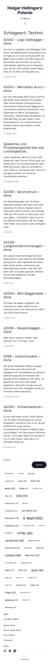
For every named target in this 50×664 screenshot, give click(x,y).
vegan (34, 585)
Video (10, 592)
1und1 (21, 473)
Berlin (10, 488)
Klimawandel (12, 548)
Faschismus (29, 525)
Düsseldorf (12, 518)
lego (40, 548)
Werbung (10, 607)
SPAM (22, 570)
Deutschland (11, 511)
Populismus (26, 563)
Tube (8, 585)
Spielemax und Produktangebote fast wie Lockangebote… (23, 147)
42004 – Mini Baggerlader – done (24, 295)
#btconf (9, 473)
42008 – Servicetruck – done (21, 193)
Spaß (37, 570)
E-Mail (33, 518)
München (32, 555)
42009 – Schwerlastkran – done (23, 408)
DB (25, 503)
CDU (8, 496)
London (13, 555)
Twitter (21, 585)
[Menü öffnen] (25, 23)
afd (31, 474)
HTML (25, 533)
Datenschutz (11, 503)
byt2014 (37, 488)
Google (9, 533)
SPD (8, 578)
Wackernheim (25, 592)
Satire (9, 570)
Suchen (6, 460)
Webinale (11, 600)
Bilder (24, 488)
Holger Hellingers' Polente (25, 10)
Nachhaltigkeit (10, 563)
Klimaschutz (34, 541)
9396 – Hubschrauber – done (21, 358)
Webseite (26, 600)
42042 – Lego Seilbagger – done (24, 41)
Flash (41, 525)
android (9, 481)
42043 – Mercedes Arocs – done (24, 89)
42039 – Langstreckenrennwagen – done (24, 246)
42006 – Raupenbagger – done (23, 330)
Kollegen (28, 548)
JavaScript (14, 540)
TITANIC (32, 578)
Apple (22, 481)
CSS (22, 496)
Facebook (12, 526)
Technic (19, 577)
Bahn (35, 481)
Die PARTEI (29, 511)
